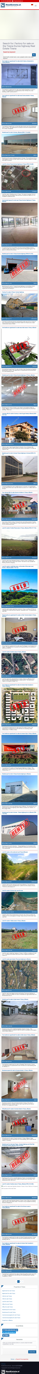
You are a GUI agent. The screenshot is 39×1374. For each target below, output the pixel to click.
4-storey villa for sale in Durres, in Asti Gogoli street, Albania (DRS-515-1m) (19, 414)
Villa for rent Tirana (7, 1296)
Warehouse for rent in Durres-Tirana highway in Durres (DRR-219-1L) (19, 453)
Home (12, 1359)
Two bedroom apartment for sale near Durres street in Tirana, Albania (18, 96)
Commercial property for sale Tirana (11, 1317)
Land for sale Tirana (7, 1301)
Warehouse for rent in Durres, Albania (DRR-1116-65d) (16, 132)
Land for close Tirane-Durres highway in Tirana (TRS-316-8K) (17, 164)
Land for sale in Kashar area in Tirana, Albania (14, 651)
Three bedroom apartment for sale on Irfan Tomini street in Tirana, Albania (19, 615)
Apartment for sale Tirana (8, 1293)
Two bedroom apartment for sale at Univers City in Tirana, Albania (19, 733)
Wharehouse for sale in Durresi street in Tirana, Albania (16, 1109)
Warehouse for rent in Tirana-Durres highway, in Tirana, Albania (18, 375)
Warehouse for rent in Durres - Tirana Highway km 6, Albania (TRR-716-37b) (19, 813)
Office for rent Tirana (7, 1304)
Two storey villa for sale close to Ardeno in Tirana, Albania (17, 492)
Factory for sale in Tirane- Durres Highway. (13, 292)
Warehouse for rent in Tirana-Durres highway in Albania (16, 774)
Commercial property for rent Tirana (11, 1315)
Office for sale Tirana (7, 1307)
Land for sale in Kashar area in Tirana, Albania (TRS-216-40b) (18, 1184)
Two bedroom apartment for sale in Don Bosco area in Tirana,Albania (16, 1207)
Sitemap (3, 1364)
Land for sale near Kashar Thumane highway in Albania (16, 959)
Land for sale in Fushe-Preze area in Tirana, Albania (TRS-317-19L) (19, 528)
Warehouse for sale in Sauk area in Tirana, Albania (15, 999)
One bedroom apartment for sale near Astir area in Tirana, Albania (19, 327)
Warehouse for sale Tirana (9, 1312)
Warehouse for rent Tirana (8, 1309)
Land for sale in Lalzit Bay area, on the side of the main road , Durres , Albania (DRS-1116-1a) (18, 567)
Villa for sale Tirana (7, 1299)
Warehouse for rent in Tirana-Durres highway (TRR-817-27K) (17, 253)
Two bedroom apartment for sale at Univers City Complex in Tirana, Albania (17, 685)
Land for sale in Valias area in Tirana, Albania (13, 920)
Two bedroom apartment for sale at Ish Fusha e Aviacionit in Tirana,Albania (18, 61)
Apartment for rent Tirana (8, 1290)
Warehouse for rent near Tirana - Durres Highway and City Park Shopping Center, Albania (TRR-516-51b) (18, 1145)
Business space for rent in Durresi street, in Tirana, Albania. (17, 1070)
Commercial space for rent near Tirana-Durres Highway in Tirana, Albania (19, 201)
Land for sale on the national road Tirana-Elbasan (15, 852)
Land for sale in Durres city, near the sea (12, 890)
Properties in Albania (7, 1320)
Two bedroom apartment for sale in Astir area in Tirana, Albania (18, 1035)
